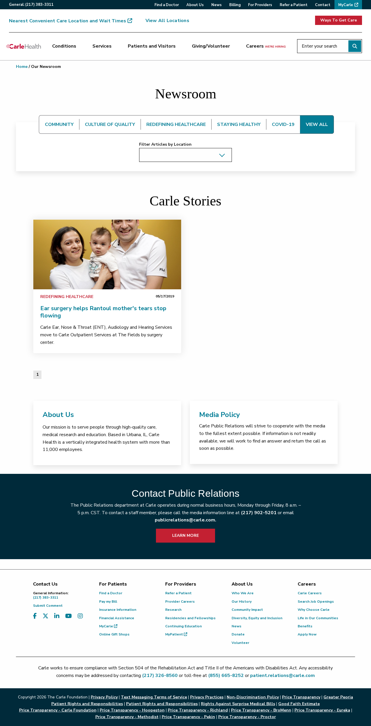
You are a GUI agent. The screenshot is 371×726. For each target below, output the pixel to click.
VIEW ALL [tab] (317, 124)
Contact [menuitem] (322, 5)
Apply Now (307, 634)
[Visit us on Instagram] (80, 616)
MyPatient (174, 634)
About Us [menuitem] (195, 5)
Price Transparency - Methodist (127, 717)
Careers (266, 46)
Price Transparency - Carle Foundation (58, 710)
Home (22, 66)
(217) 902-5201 (259, 513)
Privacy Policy (104, 697)
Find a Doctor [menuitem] (166, 5)
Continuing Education (183, 626)
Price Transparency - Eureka (322, 710)
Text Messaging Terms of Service (154, 697)
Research (173, 609)
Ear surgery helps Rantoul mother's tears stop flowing (103, 311)
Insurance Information (117, 609)
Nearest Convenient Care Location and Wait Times (67, 21)
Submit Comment (48, 605)
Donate (238, 634)
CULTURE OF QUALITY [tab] (110, 124)
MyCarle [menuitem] (345, 5)
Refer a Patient (178, 593)
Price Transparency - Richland (198, 710)
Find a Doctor (110, 593)
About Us (58, 414)
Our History (242, 601)
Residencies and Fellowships (190, 618)
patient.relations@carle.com (282, 675)
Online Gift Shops (114, 634)
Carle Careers (310, 593)
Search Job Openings (316, 601)
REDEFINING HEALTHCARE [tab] (176, 124)
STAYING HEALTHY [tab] (239, 124)
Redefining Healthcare (66, 296)
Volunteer (240, 642)
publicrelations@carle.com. (185, 520)
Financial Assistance (116, 618)
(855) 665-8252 (226, 675)
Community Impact (247, 609)
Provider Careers (180, 601)
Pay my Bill (108, 601)
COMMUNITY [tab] (59, 124)
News (236, 626)
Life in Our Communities (318, 618)
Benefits (305, 626)
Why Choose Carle (314, 609)
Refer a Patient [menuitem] (294, 5)
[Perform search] (354, 46)
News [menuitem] (216, 5)
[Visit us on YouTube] (68, 616)
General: (31, 4)
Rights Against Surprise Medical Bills (238, 704)
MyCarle (106, 626)
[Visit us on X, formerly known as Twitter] (45, 616)
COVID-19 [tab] (283, 124)
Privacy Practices (206, 697)
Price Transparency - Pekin (188, 717)
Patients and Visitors (152, 46)
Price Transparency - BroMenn (261, 710)
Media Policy (219, 414)
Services (102, 46)
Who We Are (243, 593)
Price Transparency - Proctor (247, 717)
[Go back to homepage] (23, 46)
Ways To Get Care (338, 20)
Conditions (64, 46)
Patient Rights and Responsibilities (162, 704)
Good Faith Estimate (299, 704)
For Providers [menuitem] (260, 5)
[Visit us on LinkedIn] (56, 616)
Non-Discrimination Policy (253, 697)
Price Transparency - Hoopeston (132, 710)
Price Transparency (301, 697)
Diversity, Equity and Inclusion (257, 618)
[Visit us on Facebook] (35, 616)
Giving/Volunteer (211, 46)
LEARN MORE (185, 535)
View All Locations (167, 20)
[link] (107, 254)
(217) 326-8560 (160, 675)
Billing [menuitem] (235, 5)
